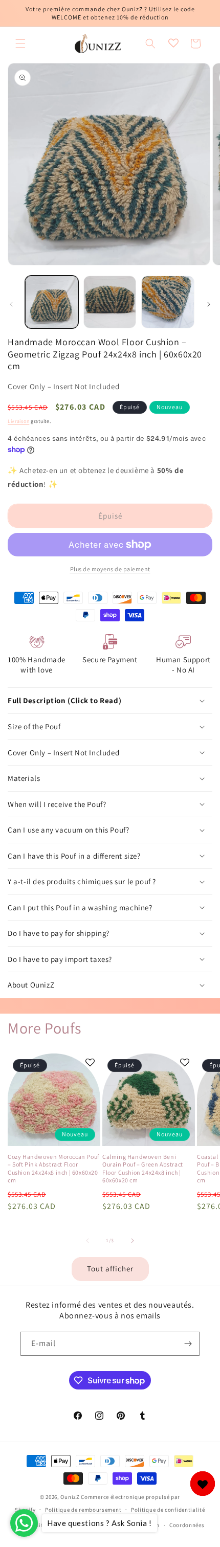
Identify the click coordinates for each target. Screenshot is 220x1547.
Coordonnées (187, 1525)
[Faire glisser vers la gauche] (11, 304)
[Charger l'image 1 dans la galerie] (51, 302)
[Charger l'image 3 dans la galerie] (167, 302)
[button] (20, 43)
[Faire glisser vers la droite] (208, 304)
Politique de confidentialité (168, 1509)
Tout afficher (110, 1268)
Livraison (18, 421)
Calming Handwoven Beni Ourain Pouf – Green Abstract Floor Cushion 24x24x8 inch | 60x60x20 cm (142, 1168)
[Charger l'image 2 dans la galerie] (110, 302)
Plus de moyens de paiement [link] (110, 569)
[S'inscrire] (188, 1344)
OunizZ (69, 1496)
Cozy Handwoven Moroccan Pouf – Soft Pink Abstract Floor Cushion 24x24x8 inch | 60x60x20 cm (53, 1168)
